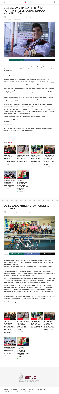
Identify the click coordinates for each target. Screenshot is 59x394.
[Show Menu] (4, 2)
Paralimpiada (30, 17)
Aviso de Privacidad (41, 389)
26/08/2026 (33, 163)
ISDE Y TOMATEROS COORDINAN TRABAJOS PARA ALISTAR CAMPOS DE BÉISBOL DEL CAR (36, 158)
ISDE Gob (10, 17)
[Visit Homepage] (29, 2)
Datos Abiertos (23, 389)
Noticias (24, 17)
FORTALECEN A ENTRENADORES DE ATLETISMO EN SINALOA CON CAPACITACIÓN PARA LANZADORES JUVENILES (23, 185)
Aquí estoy (31, 389)
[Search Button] (54, 2)
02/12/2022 (17, 17)
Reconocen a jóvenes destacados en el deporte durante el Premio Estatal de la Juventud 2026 (9, 183)
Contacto (6, 389)
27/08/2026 (6, 167)
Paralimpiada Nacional (39, 17)
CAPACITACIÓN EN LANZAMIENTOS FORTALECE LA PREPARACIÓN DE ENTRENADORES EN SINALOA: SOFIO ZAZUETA (49, 160)
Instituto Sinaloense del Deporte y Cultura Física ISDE (18, 391)
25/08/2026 (6, 188)
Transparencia (13, 389)
